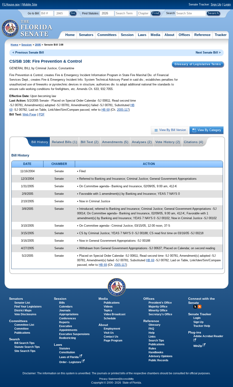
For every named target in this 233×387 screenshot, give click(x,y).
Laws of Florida (69, 357)
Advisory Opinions (160, 356)
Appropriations (69, 314)
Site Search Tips (24, 351)
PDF (42, 114)
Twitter (195, 306)
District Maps (23, 310)
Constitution (67, 352)
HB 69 (105, 109)
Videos (108, 306)
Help (151, 332)
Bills (62, 302)
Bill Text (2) (90, 142)
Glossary (154, 324)
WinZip (198, 346)
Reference (202, 35)
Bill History (39, 142)
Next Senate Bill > (208, 52)
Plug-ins (194, 332)
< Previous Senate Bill (28, 52)
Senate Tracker (199, 314)
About (169, 35)
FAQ (151, 328)
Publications (112, 302)
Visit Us (109, 332)
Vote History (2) (167, 142)
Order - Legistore (70, 362)
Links (152, 336)
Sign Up (216, 4)
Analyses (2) (142, 142)
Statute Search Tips (27, 347)
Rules (152, 348)
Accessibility (127, 378)
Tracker (221, 35)
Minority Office (158, 310)
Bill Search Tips (24, 343)
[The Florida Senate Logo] (27, 28)
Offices (184, 35)
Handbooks (156, 352)
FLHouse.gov (11, 4)
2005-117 (123, 109)
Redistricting (67, 338)
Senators (86, 35)
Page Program (113, 340)
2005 (38, 44)
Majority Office (158, 306)
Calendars (66, 306)
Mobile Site (29, 4)
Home (70, 35)
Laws (142, 35)
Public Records (158, 360)
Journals (65, 310)
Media (155, 35)
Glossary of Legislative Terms (198, 64)
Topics (108, 310)
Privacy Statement (109, 378)
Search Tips (156, 340)
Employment (112, 328)
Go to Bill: (34, 13)
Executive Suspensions (74, 334)
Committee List (24, 324)
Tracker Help (201, 326)
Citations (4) (193, 142)
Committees (106, 35)
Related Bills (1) (64, 142)
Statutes (64, 348)
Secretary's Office (160, 314)
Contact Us (111, 336)
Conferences (67, 318)
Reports (64, 322)
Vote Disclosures (25, 314)
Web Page (29, 114)
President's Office (160, 302)
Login (227, 4)
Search (170, 13)
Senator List (22, 302)
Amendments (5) (115, 142)
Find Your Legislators (28, 306)
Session (127, 35)
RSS (199, 306)
